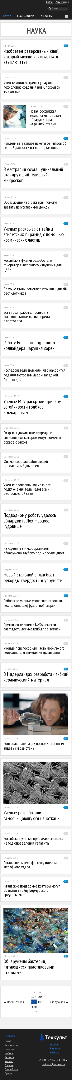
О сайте (54, 1044)
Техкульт (19, 8)
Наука (7, 16)
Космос (9, 1061)
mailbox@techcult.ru (53, 1064)
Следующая (57, 1002)
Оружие (9, 1065)
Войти (49, 1)
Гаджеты (46, 16)
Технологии (25, 16)
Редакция (55, 1048)
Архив (8, 1073)
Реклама (55, 1052)
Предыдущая (15, 1002)
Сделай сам (11, 1069)
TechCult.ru (61, 1060)
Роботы (9, 1053)
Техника (9, 1057)
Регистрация (62, 1)
